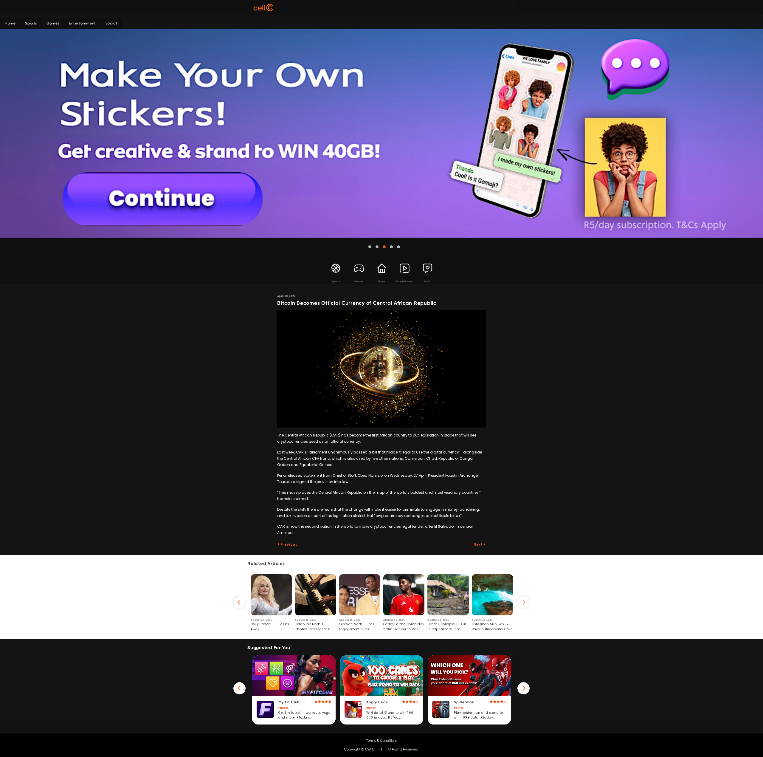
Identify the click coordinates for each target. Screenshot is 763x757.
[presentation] (239, 602)
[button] (369, 247)
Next (478, 544)
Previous (288, 544)
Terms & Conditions (381, 740)
